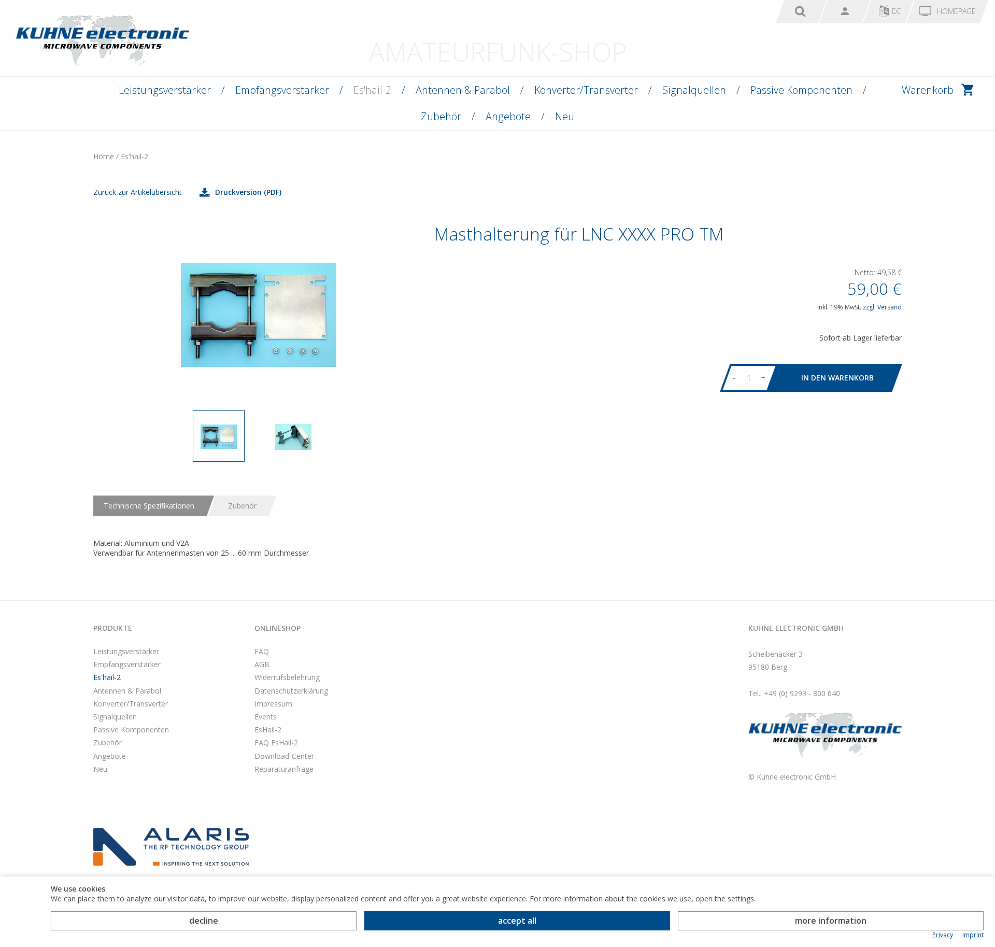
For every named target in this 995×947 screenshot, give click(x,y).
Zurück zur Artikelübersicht (137, 192)
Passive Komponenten (801, 90)
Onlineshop (277, 628)
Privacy (942, 935)
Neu (564, 116)
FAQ (261, 651)
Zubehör (441, 116)
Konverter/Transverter (586, 90)
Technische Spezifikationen (149, 506)
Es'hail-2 (372, 90)
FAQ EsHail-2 (276, 742)
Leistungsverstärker (165, 90)
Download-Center (284, 756)
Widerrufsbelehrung (287, 677)
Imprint (973, 935)
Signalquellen (694, 90)
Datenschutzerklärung (291, 691)
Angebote (508, 116)
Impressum (273, 704)
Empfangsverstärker (282, 90)
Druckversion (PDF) (248, 192)
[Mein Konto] (845, 11)
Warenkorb (928, 90)
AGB (261, 664)
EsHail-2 (267, 729)
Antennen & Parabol (463, 90)
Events (265, 717)
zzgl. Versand (882, 307)
